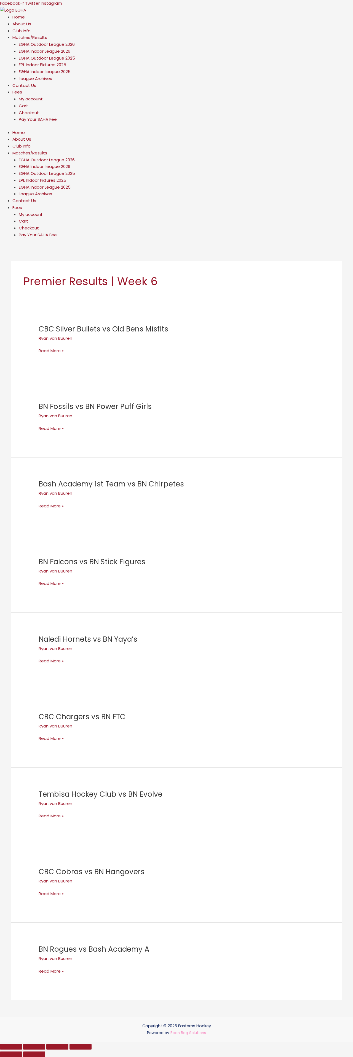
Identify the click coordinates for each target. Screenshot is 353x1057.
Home (18, 17)
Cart (23, 106)
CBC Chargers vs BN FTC (82, 717)
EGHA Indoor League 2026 (44, 51)
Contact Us (24, 85)
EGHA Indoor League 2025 (45, 71)
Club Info (21, 31)
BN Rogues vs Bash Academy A (94, 949)
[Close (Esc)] (80, 1047)
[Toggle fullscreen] (34, 1047)
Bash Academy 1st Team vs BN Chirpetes (111, 484)
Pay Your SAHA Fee (38, 119)
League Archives (35, 78)
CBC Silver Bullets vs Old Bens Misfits (103, 329)
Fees (17, 92)
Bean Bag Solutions (188, 1032)
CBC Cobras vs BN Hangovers (92, 872)
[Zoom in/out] (11, 1047)
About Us (21, 24)
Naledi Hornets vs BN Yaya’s (88, 639)
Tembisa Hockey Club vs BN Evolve (100, 794)
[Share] (57, 1047)
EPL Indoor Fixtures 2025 (42, 65)
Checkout (29, 113)
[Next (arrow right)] (34, 1054)
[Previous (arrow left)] (11, 1054)
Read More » (51, 350)
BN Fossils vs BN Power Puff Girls (95, 406)
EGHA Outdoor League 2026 (47, 44)
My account (31, 99)
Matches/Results (29, 37)
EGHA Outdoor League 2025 (47, 58)
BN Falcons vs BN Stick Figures (92, 562)
